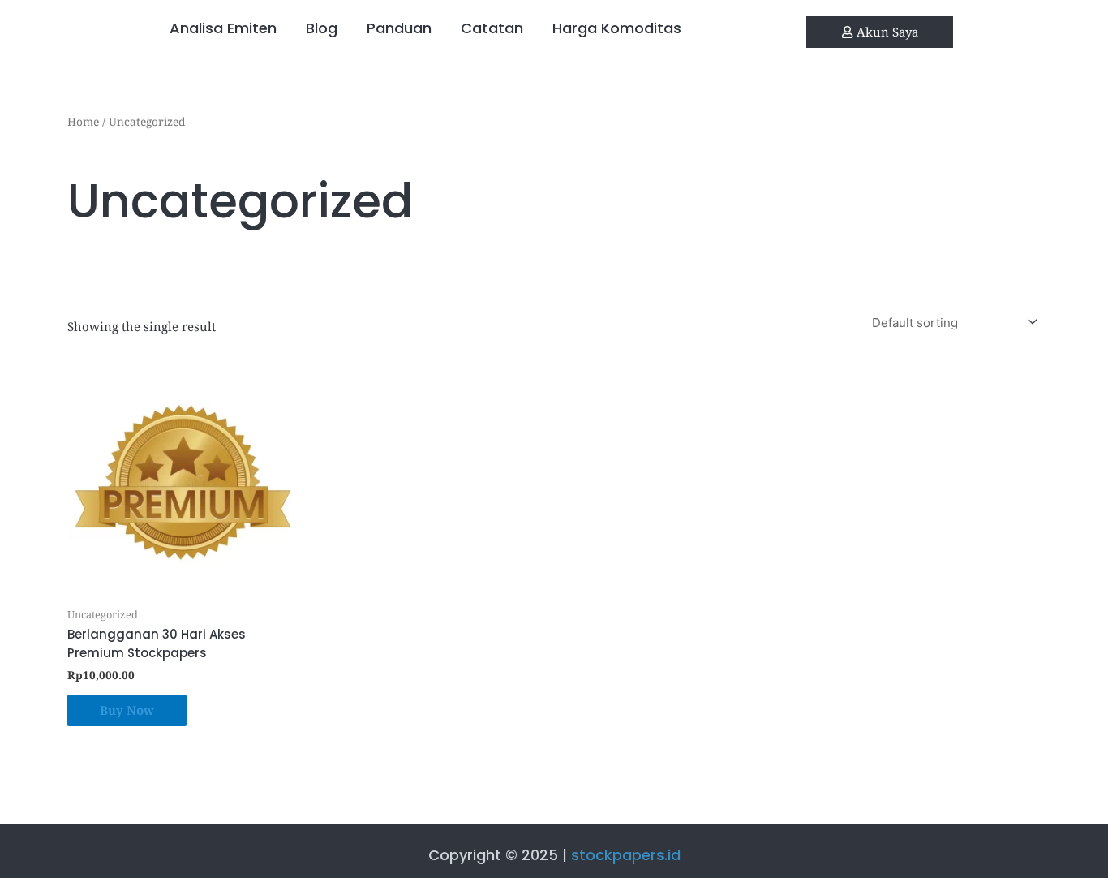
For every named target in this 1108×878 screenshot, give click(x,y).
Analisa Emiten (223, 28)
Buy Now (127, 710)
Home (83, 121)
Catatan (492, 28)
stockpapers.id (626, 855)
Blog (321, 28)
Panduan (399, 28)
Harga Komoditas (616, 28)
